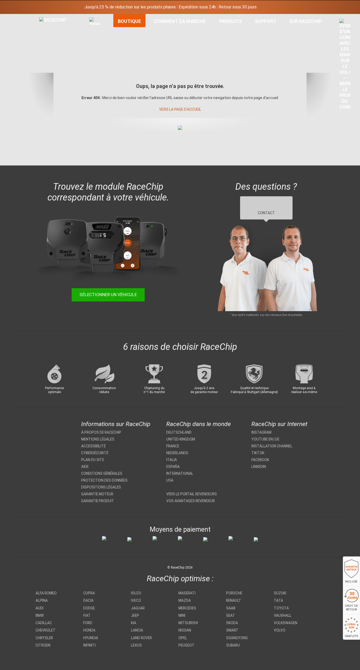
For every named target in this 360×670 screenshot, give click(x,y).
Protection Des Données (104, 480)
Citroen (43, 645)
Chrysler (44, 638)
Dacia (88, 600)
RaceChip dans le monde (198, 424)
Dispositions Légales (101, 487)
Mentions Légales (97, 439)
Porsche (234, 593)
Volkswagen (285, 623)
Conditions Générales (101, 473)
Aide (85, 466)
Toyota (281, 608)
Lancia (137, 630)
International (179, 473)
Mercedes (187, 608)
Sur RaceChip (305, 21)
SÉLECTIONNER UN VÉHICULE (108, 294)
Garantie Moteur (97, 494)
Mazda (184, 600)
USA (169, 480)
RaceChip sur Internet (279, 424)
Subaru (233, 645)
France (172, 446)
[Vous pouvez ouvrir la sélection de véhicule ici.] (94, 67)
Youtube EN (262, 439)
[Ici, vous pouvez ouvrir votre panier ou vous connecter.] (344, 65)
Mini (181, 615)
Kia (133, 623)
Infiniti (89, 645)
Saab (230, 608)
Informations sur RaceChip (115, 424)
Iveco (136, 600)
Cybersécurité (94, 453)
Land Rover (141, 638)
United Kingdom (180, 439)
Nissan (184, 630)
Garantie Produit (97, 501)
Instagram (261, 432)
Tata (278, 600)
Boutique (129, 21)
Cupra (89, 593)
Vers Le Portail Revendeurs (191, 494)
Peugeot (186, 645)
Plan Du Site (92, 460)
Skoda (232, 623)
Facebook (260, 460)
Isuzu (136, 593)
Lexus (136, 645)
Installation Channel (271, 446)
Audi (39, 608)
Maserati (187, 593)
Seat (230, 615)
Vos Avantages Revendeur (190, 501)
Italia (171, 460)
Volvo (279, 630)
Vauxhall (282, 615)
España (173, 466)
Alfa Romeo (46, 593)
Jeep (135, 615)
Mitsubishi (188, 623)
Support (265, 21)
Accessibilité (93, 446)
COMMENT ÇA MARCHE (180, 21)
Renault (233, 600)
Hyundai (90, 638)
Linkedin (258, 466)
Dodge (89, 608)
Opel (182, 638)
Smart (232, 630)
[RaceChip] (39, 17)
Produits (230, 21)
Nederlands (177, 453)
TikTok (257, 453)
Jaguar (138, 608)
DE (277, 439)
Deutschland (179, 432)
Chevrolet (46, 630)
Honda (89, 630)
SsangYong (237, 638)
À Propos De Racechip (101, 432)
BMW (40, 615)
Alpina (42, 600)
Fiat (87, 615)
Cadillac (44, 623)
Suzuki (280, 593)
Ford (87, 623)
